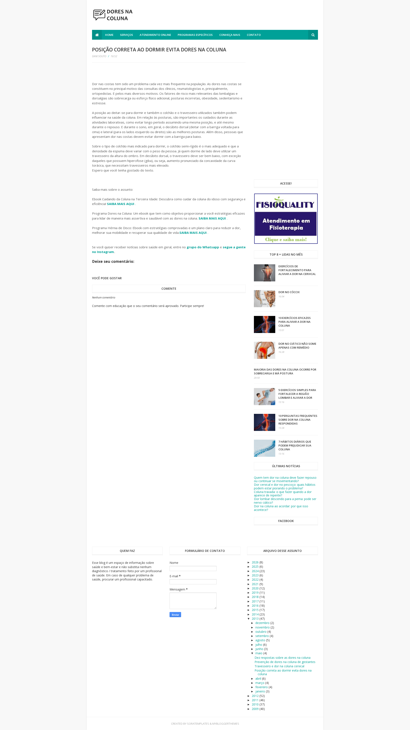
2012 (255, 696)
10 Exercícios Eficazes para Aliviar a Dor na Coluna (294, 321)
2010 (255, 704)
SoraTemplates (198, 724)
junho (259, 649)
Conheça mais (229, 35)
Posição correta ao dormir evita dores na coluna (283, 672)
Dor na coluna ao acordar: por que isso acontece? (281, 508)
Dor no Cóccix (289, 292)
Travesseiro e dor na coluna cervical (279, 666)
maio (259, 653)
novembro (263, 627)
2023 (255, 575)
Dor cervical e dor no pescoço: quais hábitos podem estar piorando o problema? (284, 486)
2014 (255, 614)
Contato (254, 35)
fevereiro (262, 687)
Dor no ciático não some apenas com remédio (297, 345)
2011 (255, 700)
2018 (255, 597)
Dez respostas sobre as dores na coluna (282, 658)
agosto (260, 640)
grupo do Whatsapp (203, 247)
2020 (255, 588)
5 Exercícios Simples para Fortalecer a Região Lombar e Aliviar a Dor (297, 394)
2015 (255, 610)
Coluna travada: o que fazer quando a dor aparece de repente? (283, 493)
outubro (261, 632)
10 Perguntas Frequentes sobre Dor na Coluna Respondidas (297, 419)
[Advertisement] (240, 15)
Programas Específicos (195, 35)
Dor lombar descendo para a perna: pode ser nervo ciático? (285, 501)
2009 (255, 709)
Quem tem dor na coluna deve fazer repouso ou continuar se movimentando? (285, 479)
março (260, 683)
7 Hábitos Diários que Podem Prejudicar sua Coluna (294, 445)
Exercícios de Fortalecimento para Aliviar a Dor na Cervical (297, 270)
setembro (262, 636)
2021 (255, 584)
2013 (255, 619)
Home (109, 35)
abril (258, 678)
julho (259, 645)
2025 (255, 566)
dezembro (262, 623)
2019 (255, 592)
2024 (255, 571)
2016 (255, 605)
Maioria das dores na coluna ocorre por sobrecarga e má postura (285, 371)
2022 (255, 579)
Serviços (126, 35)
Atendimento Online (155, 35)
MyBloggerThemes (225, 724)
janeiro (260, 691)
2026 (255, 562)
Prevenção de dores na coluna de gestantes (285, 662)
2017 (255, 601)
